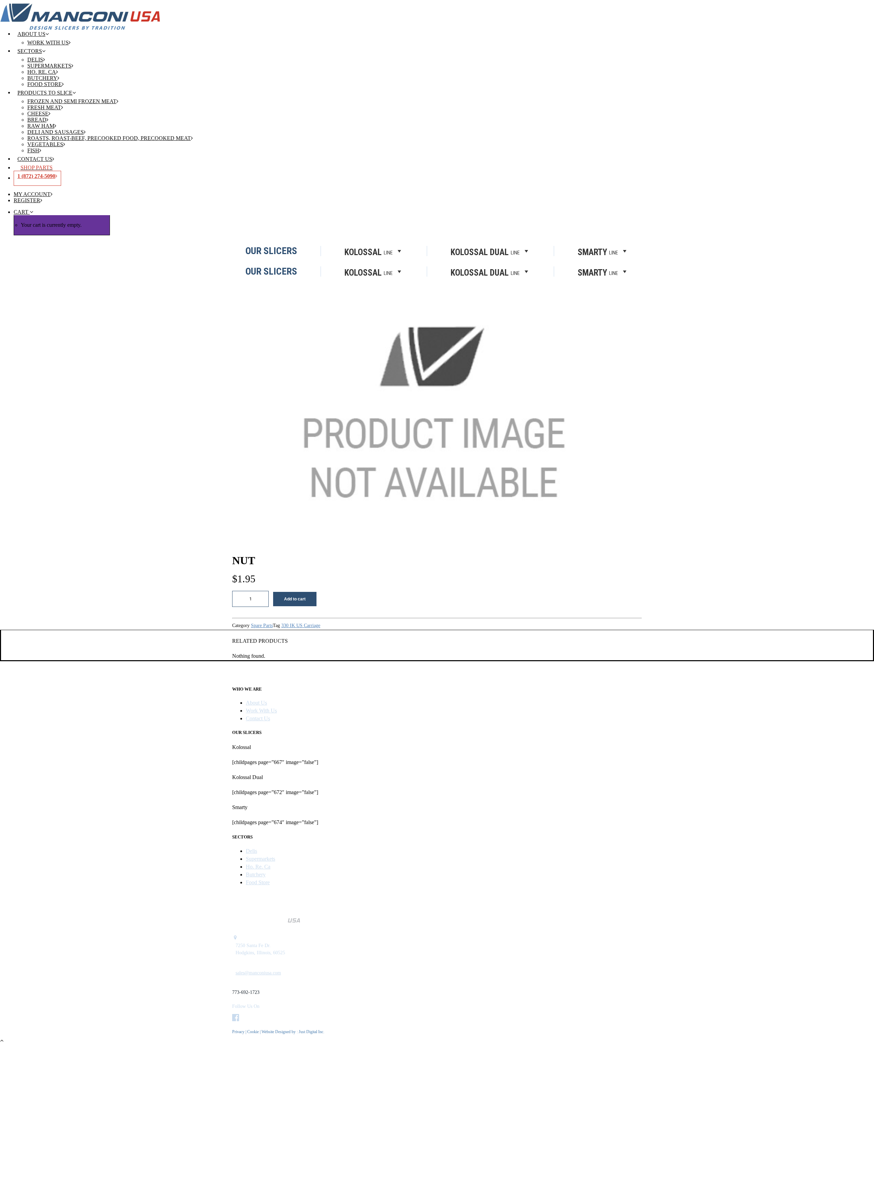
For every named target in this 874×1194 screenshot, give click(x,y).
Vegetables (45, 144)
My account (32, 194)
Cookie (253, 1031)
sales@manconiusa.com (258, 972)
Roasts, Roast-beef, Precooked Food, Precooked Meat (109, 138)
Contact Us (34, 159)
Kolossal (368, 272)
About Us (31, 34)
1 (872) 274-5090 (36, 176)
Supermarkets (49, 66)
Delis (35, 60)
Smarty (598, 272)
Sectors (29, 51)
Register (27, 200)
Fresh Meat (44, 107)
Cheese (37, 113)
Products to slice (44, 93)
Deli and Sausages (55, 132)
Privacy (238, 1031)
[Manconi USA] (437, 11)
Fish (33, 150)
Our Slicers (271, 271)
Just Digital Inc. (311, 1031)
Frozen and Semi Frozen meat (71, 101)
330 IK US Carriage (300, 625)
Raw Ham (40, 126)
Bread (36, 120)
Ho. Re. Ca (41, 72)
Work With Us (48, 42)
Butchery (42, 78)
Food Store (44, 84)
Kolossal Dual (485, 272)
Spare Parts (262, 625)
